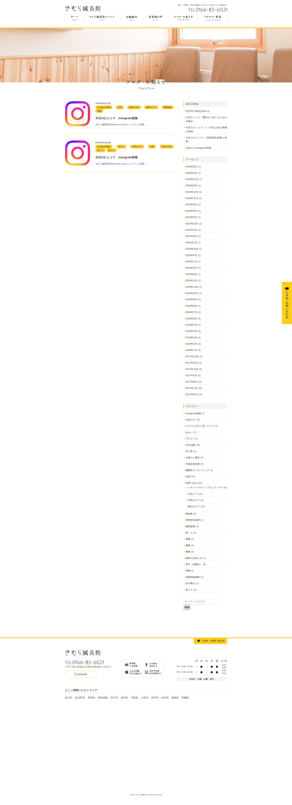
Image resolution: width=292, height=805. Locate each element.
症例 (120, 107)
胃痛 (188, 539)
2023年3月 (191, 217)
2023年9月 (191, 211)
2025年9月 (191, 185)
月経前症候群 (193, 464)
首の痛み (190, 583)
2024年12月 (192, 192)
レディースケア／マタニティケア (205, 487)
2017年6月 (191, 394)
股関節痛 (168, 107)
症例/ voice (134, 107)
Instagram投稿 (104, 107)
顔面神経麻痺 (193, 577)
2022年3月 (191, 230)
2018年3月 (191, 337)
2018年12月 (192, 287)
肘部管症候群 (193, 520)
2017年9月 (191, 375)
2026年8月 (191, 166)
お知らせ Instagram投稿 (198, 147)
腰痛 (99, 111)
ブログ (189, 438)
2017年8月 (191, 381)
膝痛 (188, 551)
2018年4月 (191, 331)
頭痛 (188, 570)
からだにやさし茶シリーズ (200, 426)
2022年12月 (192, 223)
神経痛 (189, 513)
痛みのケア (151, 107)
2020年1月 (191, 261)
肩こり (100, 150)
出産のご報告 (193, 457)
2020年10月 (192, 248)
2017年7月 (191, 388)
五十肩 (189, 451)
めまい (121, 146)
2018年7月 (191, 312)
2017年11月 (192, 362)
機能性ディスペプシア (197, 470)
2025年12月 (192, 179)
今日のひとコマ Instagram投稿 (116, 118)
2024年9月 (191, 204)
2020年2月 (191, 255)
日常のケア (137, 146)
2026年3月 (191, 173)
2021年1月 (191, 242)
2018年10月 (192, 293)
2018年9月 (191, 299)
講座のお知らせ (194, 558)
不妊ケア (192, 494)
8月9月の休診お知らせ (198, 111)
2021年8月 (191, 236)
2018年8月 (191, 305)
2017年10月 (192, 369)
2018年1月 (191, 350)
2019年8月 (191, 274)
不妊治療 (190, 445)
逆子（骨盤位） (194, 564)
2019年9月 (191, 267)
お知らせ (190, 419)
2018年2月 (191, 343)
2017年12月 (192, 356)
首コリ (111, 150)
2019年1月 (191, 280)
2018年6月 (191, 318)
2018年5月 (191, 324)
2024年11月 (192, 198)
